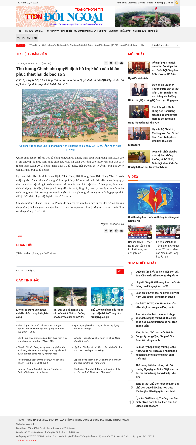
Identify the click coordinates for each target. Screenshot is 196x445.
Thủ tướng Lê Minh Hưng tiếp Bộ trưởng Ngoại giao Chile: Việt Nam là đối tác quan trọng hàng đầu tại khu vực (152, 115)
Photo (150, 2)
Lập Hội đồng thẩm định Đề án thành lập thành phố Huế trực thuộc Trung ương (97, 361)
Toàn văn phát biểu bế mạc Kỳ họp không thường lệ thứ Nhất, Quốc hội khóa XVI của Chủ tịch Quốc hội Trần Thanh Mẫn (153, 159)
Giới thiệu (132, 2)
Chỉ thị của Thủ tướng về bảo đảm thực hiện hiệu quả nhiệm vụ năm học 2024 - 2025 (42, 339)
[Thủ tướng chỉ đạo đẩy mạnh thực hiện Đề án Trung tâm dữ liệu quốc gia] (107, 296)
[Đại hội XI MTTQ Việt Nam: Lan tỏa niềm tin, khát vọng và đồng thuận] (140, 232)
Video (142, 2)
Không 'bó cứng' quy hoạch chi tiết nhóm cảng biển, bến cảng (32, 313)
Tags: (19, 236)
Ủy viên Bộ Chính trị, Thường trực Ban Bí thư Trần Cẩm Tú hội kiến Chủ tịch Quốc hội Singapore (153, 137)
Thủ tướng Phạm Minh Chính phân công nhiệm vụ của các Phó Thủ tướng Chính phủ (97, 371)
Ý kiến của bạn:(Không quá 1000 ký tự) (36, 253)
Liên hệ (169, 2)
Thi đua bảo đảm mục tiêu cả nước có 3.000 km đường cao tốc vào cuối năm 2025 (69, 313)
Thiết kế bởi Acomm (26, 440)
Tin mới (21, 45)
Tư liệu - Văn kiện (31, 54)
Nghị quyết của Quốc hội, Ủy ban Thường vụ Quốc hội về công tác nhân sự (40, 371)
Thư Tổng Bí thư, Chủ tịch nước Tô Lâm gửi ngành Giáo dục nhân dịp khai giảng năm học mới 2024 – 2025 (41, 328)
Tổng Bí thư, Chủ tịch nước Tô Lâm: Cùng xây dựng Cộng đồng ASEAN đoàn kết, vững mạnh (155, 336)
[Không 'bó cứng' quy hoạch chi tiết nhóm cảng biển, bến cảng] (32, 296)
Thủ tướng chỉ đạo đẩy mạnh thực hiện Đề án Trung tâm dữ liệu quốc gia (107, 313)
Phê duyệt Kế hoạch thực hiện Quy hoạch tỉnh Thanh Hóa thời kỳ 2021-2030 (41, 361)
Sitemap (159, 2)
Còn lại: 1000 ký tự (25, 270)
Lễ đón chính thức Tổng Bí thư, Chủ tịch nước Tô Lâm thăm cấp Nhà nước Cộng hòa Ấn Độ (167, 249)
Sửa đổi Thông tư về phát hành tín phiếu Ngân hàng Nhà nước (97, 339)
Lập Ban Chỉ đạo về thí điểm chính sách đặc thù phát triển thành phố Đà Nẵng (98, 349)
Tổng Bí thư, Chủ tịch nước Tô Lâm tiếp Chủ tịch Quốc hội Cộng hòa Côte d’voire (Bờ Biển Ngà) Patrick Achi (70, 45)
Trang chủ (121, 2)
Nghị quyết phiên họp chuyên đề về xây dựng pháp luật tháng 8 (96, 327)
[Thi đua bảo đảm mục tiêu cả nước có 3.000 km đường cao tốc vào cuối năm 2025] (70, 296)
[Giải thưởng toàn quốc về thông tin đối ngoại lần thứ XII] (154, 198)
